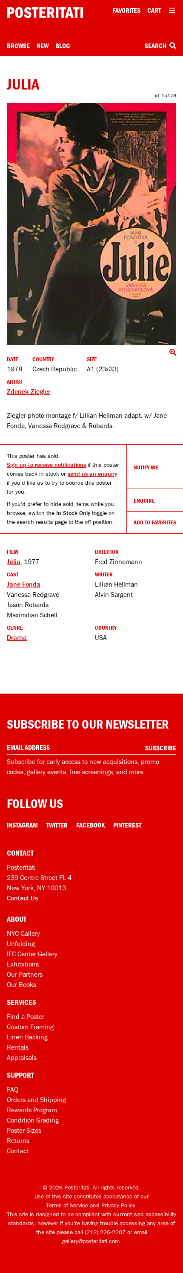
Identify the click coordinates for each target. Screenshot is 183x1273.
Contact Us (22, 898)
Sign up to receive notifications (46, 465)
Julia (13, 561)
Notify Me (146, 467)
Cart (154, 10)
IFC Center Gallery (32, 953)
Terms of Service (67, 1205)
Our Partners (25, 974)
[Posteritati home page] (45, 12)
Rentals (18, 1047)
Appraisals (22, 1057)
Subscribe (160, 748)
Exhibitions (23, 964)
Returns (18, 1140)
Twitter (57, 825)
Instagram (22, 825)
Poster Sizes (24, 1130)
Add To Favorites (155, 522)
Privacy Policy (118, 1205)
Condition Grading (33, 1120)
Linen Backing (27, 1037)
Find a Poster (25, 1016)
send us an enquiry (92, 473)
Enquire (144, 500)
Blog (62, 45)
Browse (18, 45)
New (43, 45)
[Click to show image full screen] (91, 224)
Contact (18, 1150)
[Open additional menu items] (172, 10)
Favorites (126, 10)
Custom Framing (30, 1026)
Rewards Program (32, 1109)
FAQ (12, 1089)
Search (156, 45)
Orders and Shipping (36, 1099)
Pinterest (127, 825)
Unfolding (21, 943)
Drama (17, 637)
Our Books (21, 984)
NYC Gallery (23, 933)
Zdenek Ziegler (28, 391)
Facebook (90, 825)
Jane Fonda (23, 584)
